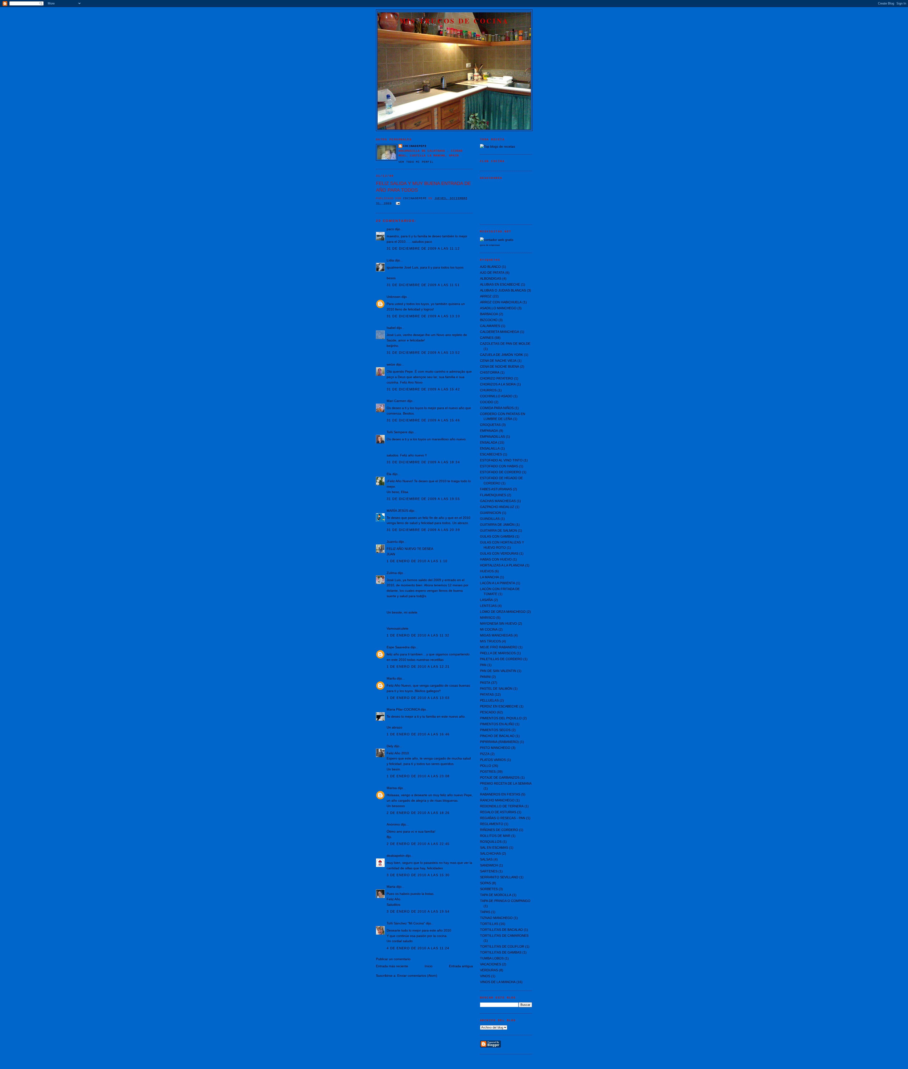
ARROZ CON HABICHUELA (501, 302)
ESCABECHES (491, 454)
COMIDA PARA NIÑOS (497, 408)
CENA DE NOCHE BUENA (499, 366)
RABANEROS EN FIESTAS (500, 794)
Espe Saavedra (398, 647)
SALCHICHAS (490, 853)
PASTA (485, 683)
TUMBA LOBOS (492, 958)
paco (390, 229)
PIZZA (484, 754)
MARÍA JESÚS (397, 510)
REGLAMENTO (491, 824)
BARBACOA (489, 314)
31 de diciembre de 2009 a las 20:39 (423, 530)
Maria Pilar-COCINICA (403, 709)
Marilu (391, 678)
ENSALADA (488, 442)
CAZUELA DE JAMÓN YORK (501, 355)
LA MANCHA (489, 577)
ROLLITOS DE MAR (495, 836)
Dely (390, 746)
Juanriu (392, 541)
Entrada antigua (461, 966)
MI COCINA (489, 629)
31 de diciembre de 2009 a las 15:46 (423, 420)
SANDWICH (489, 865)
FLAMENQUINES (493, 495)
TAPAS (485, 912)
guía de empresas (490, 245)
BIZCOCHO (489, 320)
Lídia (390, 260)
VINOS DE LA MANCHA (497, 982)
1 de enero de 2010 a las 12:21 (418, 666)
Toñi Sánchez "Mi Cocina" (406, 923)
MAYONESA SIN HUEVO (498, 623)
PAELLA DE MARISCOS (498, 653)
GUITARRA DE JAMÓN (497, 524)
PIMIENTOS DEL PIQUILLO (501, 718)
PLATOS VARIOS (493, 760)
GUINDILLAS (490, 519)
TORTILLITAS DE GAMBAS (500, 952)
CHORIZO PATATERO (496, 378)
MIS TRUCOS (490, 641)
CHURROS (488, 390)
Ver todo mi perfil (415, 162)
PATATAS (487, 694)
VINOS (485, 976)
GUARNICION (490, 513)
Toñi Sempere (397, 432)
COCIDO (486, 402)
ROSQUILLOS (491, 842)
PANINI (485, 677)
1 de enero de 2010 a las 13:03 (418, 698)
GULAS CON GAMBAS (497, 536)
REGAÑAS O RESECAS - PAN (502, 818)
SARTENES (489, 871)
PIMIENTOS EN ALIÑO (497, 724)
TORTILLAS (489, 924)
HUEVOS (487, 571)
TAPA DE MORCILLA (495, 895)
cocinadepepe (415, 146)
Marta (391, 886)
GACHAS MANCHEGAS (498, 501)
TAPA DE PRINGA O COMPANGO (505, 901)
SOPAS (485, 883)
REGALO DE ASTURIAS (498, 812)
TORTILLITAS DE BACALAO (501, 930)
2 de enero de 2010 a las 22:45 (418, 844)
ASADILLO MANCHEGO (498, 308)
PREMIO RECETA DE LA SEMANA (506, 783)
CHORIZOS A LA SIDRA (498, 384)
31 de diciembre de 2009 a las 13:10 (423, 316)
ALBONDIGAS (490, 278)
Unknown (394, 297)
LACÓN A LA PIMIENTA (497, 583)
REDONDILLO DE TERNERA (502, 806)
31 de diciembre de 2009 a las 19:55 (423, 499)
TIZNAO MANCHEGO (496, 918)
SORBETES (489, 889)
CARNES (486, 338)
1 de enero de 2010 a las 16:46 (418, 734)
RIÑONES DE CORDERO (499, 830)
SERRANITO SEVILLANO (499, 877)
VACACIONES (490, 964)
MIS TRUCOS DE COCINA (454, 21)
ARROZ (486, 296)
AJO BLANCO (490, 267)
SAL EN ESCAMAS (494, 847)
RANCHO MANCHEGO (497, 800)
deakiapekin (396, 855)
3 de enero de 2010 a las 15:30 (418, 875)
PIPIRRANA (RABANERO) (499, 742)
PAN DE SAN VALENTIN (498, 671)
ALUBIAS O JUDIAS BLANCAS (503, 290)
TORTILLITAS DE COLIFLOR (502, 946)
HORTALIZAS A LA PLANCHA (502, 565)
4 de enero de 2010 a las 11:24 (418, 948)
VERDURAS (489, 970)
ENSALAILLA (490, 448)
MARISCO (487, 617)
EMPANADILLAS (492, 436)
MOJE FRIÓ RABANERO (498, 647)
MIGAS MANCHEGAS (496, 635)
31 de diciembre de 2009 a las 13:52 (423, 352)
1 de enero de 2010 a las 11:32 (418, 635)
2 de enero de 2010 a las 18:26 (418, 813)
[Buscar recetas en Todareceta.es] (497, 146)
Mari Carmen (396, 401)
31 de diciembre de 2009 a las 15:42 (423, 389)
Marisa (392, 788)
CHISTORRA (489, 372)
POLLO (485, 766)
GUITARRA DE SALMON (498, 530)
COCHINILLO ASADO (496, 396)
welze (391, 364)
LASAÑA (486, 600)
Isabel (391, 328)
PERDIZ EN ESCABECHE (499, 706)
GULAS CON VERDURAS (499, 553)
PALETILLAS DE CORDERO (501, 659)
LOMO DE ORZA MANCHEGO (503, 612)
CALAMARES (490, 326)
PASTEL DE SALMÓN (496, 688)
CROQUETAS (490, 425)
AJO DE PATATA (492, 272)
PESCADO (488, 712)
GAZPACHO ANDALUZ (497, 507)
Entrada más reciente (392, 966)
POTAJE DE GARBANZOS (499, 777)
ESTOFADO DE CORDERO (500, 472)
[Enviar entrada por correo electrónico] (398, 203)
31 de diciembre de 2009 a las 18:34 (423, 462)
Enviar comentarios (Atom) (417, 975)
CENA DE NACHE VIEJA (498, 360)
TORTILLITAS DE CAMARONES (504, 935)
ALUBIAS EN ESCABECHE (500, 284)
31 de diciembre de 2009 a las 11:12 (423, 248)
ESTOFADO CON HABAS (499, 466)
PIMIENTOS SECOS (495, 730)
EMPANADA (489, 431)
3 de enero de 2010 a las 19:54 (418, 911)
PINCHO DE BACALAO (497, 736)
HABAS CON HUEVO (496, 559)
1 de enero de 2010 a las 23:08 (418, 776)
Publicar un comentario (393, 959)
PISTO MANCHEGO (495, 748)
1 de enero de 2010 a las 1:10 (417, 561)
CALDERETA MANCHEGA (499, 332)
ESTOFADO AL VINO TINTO (501, 460)
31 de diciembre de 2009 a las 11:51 (423, 285)
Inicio (428, 966)
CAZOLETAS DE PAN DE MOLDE (505, 343)
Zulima (392, 573)
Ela (389, 474)
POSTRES (488, 771)
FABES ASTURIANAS (496, 489)
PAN (483, 665)
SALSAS (486, 859)
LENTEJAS (488, 606)
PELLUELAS (489, 700)
